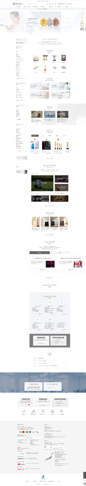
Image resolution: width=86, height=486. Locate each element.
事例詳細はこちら (42, 269)
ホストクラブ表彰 (18, 148)
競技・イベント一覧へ (20, 100)
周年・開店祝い (18, 132)
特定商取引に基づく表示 (43, 481)
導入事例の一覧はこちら (49, 277)
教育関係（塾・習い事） (19, 141)
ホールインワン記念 (18, 133)
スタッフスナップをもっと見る (50, 234)
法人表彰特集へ (19, 119)
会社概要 (67, 6)
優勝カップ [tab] (57, 135)
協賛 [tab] (60, 252)
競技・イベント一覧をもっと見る (49, 205)
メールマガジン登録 (40, 343)
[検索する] (23, 3)
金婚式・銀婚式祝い (18, 146)
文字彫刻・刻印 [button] (43, 6)
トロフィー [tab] (35, 135)
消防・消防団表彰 (18, 138)
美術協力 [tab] (39, 252)
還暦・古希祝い (18, 144)
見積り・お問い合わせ (69, 3)
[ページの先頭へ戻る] (84, 483)
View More (39, 313)
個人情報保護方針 (50, 481)
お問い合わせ (35, 481)
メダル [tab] (42, 135)
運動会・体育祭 (18, 135)
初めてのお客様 (35, 6)
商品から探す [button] (19, 6)
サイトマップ (58, 481)
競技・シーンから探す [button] (27, 6)
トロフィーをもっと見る (50, 158)
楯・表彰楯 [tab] (49, 135)
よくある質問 (59, 6)
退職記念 (17, 130)
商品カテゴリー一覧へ (20, 78)
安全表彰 (17, 140)
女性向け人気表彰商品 (19, 143)
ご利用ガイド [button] (50, 6)
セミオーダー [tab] (64, 135)
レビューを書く (57, 343)
